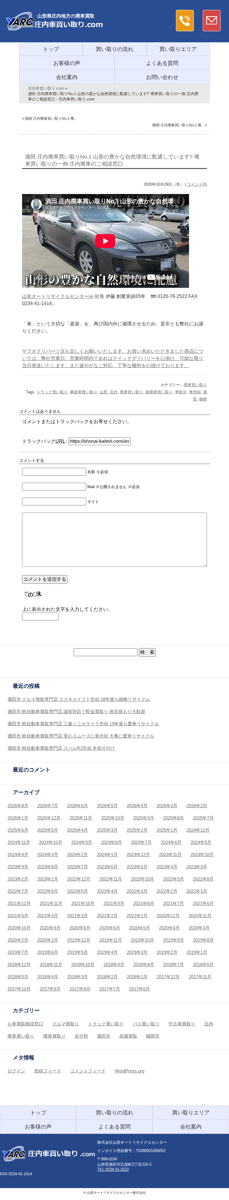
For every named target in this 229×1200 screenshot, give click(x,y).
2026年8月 (17, 805)
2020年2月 (17, 940)
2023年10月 (202, 854)
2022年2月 (167, 891)
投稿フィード (47, 1070)
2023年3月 (196, 866)
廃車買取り (54, 1035)
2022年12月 (78, 878)
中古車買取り (181, 1023)
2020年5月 (139, 927)
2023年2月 (17, 878)
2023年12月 (138, 854)
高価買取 (128, 1035)
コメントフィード (88, 1070)
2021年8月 (143, 903)
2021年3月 (77, 915)
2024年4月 (17, 854)
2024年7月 (141, 842)
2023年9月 (17, 866)
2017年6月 (139, 988)
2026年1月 (17, 817)
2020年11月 (200, 915)
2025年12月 (49, 817)
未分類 (81, 1035)
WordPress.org (129, 1070)
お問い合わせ (162, 77)
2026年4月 (137, 805)
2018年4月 (47, 976)
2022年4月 (107, 891)
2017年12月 (168, 976)
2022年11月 (110, 878)
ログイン (16, 1070)
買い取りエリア (178, 49)
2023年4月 (167, 866)
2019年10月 (142, 940)
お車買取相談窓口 (25, 1023)
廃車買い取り (195, 385)
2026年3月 (167, 805)
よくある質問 (162, 63)
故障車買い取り (159, 392)
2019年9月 (173, 940)
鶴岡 (203, 399)
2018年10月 (83, 964)
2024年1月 (107, 854)
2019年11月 (110, 940)
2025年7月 (203, 817)
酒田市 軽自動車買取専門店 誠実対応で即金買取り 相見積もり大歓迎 (76, 711)
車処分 (181, 392)
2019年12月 (78, 940)
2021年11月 (51, 903)
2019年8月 (203, 940)
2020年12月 (168, 915)
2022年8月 (203, 878)
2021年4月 (47, 915)
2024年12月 (198, 830)
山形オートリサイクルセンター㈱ (58, 296)
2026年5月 (107, 805)
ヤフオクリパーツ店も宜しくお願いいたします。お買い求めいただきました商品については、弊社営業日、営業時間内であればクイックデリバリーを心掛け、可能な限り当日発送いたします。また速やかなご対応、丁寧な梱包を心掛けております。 (112, 358)
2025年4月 (77, 830)
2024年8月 (111, 842)
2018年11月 (51, 964)
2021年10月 (83, 903)
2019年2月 (167, 952)
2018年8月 (143, 964)
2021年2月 (107, 915)
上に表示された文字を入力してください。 (67, 609)
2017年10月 (19, 988)
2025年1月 (167, 830)
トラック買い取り (52, 392)
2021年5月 (17, 915)
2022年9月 (173, 878)
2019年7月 (17, 952)
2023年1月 (47, 878)
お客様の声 (66, 63)
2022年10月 (142, 878)
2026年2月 (196, 805)
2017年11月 (200, 976)
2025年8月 (173, 817)
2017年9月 (50, 988)
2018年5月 (17, 976)
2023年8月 (47, 866)
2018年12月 (19, 964)
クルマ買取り (65, 1023)
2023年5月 (137, 866)
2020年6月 (109, 927)
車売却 (195, 392)
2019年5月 (77, 952)
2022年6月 (47, 891)
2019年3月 (137, 952)
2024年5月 (201, 842)
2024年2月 (77, 854)
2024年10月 (50, 842)
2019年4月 (107, 952)
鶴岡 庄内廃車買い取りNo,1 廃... (51, 119)
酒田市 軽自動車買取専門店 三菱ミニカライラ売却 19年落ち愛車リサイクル (83, 723)
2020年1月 (47, 940)
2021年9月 (113, 903)
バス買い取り (146, 1023)
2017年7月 (109, 988)
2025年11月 (80, 817)
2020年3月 (199, 927)
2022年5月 (77, 891)
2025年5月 (47, 830)
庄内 (113, 392)
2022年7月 (17, 891)
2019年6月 (47, 952)
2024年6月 (171, 842)
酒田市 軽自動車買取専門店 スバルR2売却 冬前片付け (61, 748)
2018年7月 (173, 964)
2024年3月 (47, 854)
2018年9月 (113, 964)
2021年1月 (137, 915)
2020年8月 (79, 927)
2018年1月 (137, 976)
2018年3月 (77, 976)
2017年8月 (79, 988)
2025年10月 (112, 817)
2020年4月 (169, 927)
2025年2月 (137, 830)
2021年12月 (19, 903)
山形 (103, 392)
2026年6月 (77, 805)
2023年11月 (170, 854)
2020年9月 (50, 927)
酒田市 (103, 1035)
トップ (51, 49)
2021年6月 (203, 903)
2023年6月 (107, 866)
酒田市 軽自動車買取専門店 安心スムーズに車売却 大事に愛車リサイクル (80, 735)
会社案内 (67, 77)
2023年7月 (77, 866)
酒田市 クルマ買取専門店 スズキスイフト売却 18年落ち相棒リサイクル (78, 699)
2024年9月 (81, 842)
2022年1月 (196, 891)
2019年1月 (196, 952)
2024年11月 (18, 842)
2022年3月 (137, 891)
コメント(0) (197, 184)
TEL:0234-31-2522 (113, 1169)
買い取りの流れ (114, 49)
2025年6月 (17, 830)
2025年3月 (107, 830)
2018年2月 (107, 976)
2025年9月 (143, 817)
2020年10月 (19, 927)
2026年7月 (47, 805)
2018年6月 (203, 964)
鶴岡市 (153, 1035)
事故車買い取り (83, 392)
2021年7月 (173, 903)
